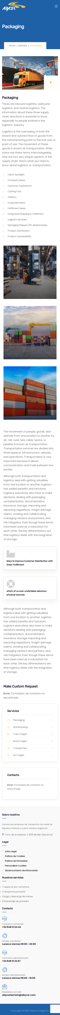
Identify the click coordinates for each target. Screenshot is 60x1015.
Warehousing (20, 727)
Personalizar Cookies (15, 865)
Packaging (19, 720)
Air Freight (18, 755)
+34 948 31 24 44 (11, 927)
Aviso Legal (10, 851)
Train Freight (20, 734)
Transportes (20, 748)
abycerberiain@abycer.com (19, 995)
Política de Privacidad (16, 860)
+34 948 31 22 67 (11, 961)
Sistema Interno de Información (21, 870)
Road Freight (20, 741)
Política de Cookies (15, 856)
